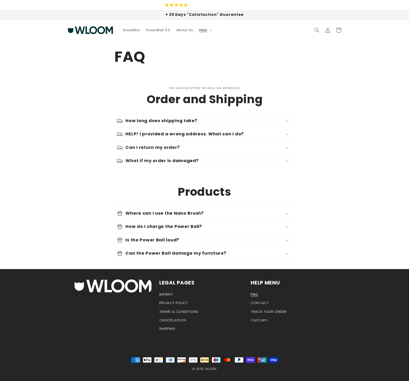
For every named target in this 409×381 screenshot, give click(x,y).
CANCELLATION (172, 320)
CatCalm (259, 320)
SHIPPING (167, 328)
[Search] (316, 30)
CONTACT (260, 303)
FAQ (254, 294)
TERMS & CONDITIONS (178, 311)
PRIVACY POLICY (173, 303)
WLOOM (211, 369)
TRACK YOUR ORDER (268, 311)
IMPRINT (166, 294)
